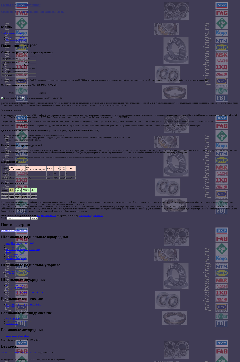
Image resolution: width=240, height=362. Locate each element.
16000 (8, 252)
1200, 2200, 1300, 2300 (15, 285)
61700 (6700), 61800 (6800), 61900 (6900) (23, 250)
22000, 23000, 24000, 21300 (17, 336)
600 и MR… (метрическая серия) (20, 243)
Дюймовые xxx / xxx (15, 307)
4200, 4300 (10, 290)
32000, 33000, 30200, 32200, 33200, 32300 (23, 304)
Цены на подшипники (20, 5)
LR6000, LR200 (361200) (16, 259)
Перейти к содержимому (11, 33)
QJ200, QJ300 (12, 273)
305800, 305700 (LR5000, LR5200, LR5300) (24, 292)
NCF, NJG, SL (12, 324)
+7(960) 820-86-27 (46, 215)
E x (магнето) (11, 256)
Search (3, 218)
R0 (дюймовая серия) (15, 254)
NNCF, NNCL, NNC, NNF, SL (19, 321)
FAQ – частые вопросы (16, 39)
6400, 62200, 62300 (14, 247)
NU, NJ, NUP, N (13, 319)
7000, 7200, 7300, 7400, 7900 (18, 271)
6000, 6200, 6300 (13, 245)
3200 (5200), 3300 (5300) (16, 288)
